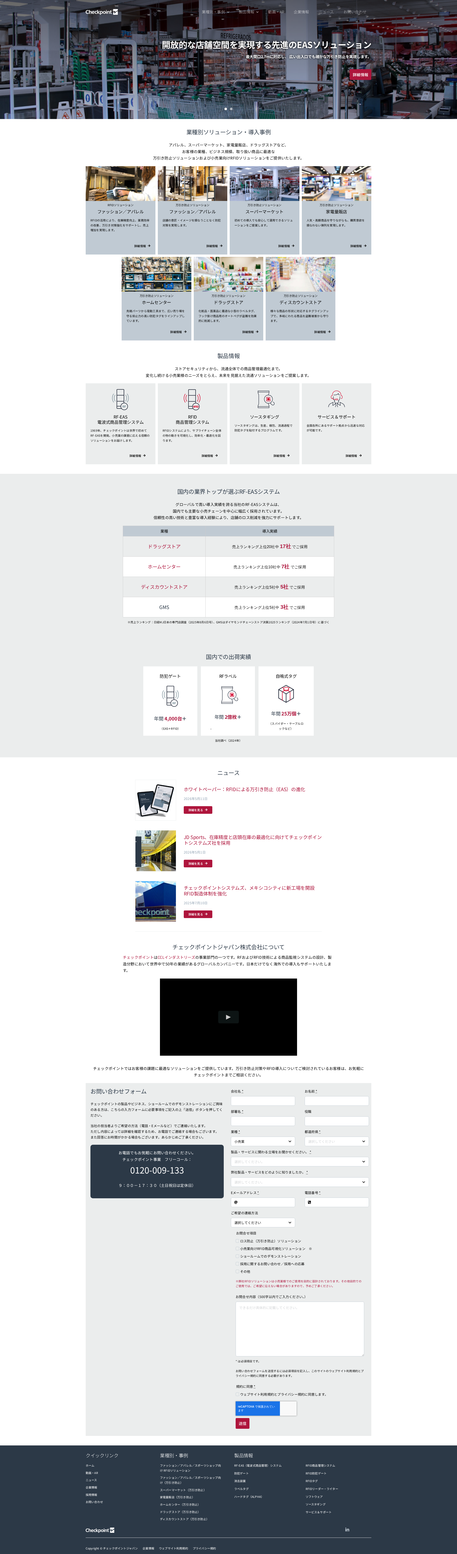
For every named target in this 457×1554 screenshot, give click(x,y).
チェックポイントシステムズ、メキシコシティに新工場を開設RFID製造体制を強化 (249, 890)
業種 (235, 1131)
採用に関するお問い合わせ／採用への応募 (272, 1263)
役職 (308, 1111)
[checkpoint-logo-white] (102, 12)
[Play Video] (228, 1017)
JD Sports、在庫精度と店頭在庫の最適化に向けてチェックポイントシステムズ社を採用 (253, 840)
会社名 (237, 1091)
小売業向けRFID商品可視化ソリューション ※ (276, 1248)
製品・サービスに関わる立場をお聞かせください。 (271, 1151)
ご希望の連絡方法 (244, 1212)
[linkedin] (347, 1529)
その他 (245, 1271)
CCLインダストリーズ (176, 957)
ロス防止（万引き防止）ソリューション (270, 1241)
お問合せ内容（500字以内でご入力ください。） (272, 1296)
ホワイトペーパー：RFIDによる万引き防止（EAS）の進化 (244, 789)
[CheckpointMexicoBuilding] (155, 901)
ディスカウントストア (164, 586)
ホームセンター (164, 566)
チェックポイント (138, 957)
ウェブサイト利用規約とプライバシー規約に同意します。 (284, 1394)
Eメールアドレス (245, 1192)
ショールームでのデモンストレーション (270, 1256)
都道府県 (313, 1131)
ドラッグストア (164, 546)
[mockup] (155, 800)
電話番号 (313, 1192)
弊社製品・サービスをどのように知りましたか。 (269, 1172)
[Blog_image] (155, 850)
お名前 (311, 1091)
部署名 (237, 1111)
